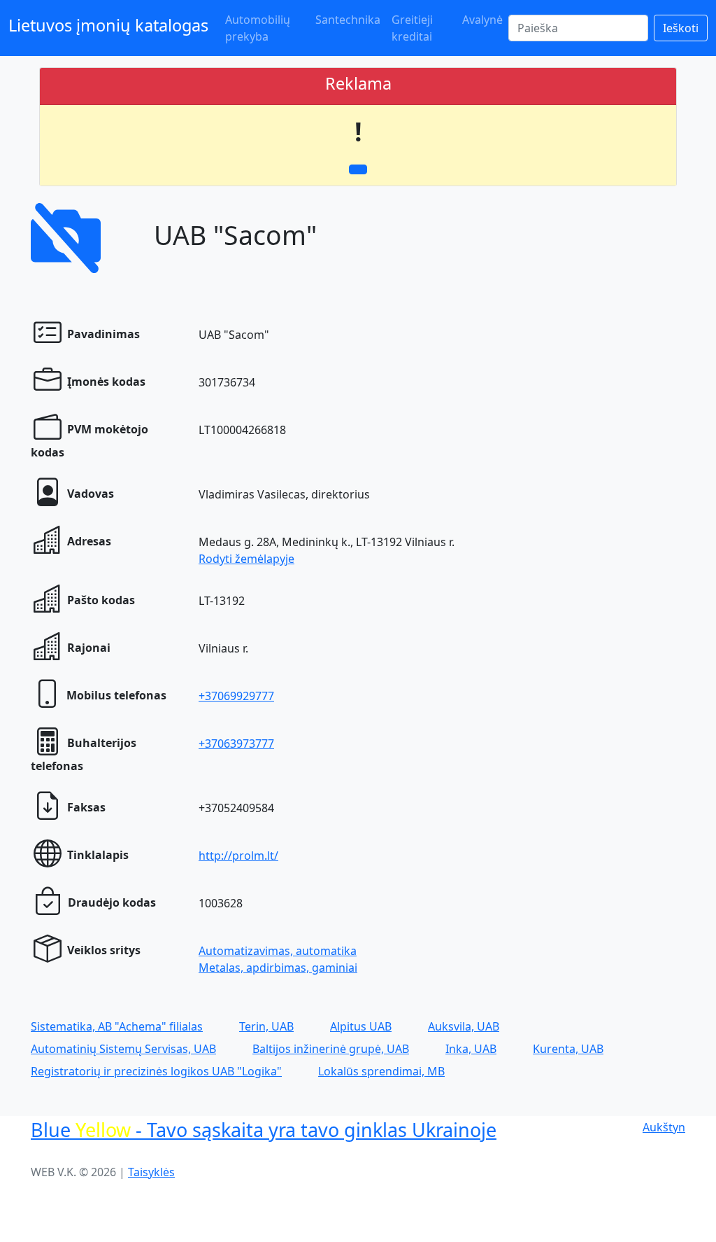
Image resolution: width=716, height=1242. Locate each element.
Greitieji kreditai (412, 28)
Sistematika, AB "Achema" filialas (117, 1026)
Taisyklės (151, 1172)
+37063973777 (236, 743)
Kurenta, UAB (568, 1048)
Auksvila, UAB (463, 1026)
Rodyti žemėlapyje (246, 558)
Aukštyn (664, 1127)
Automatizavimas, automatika (278, 950)
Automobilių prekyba (257, 28)
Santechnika (347, 19)
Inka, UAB (470, 1048)
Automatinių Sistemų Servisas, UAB (123, 1048)
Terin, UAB (266, 1026)
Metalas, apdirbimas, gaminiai (278, 967)
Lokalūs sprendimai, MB (381, 1071)
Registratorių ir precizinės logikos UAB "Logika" (156, 1071)
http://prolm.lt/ (238, 855)
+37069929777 (236, 696)
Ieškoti (681, 28)
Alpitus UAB (361, 1026)
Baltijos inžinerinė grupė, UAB (330, 1048)
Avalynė (482, 19)
